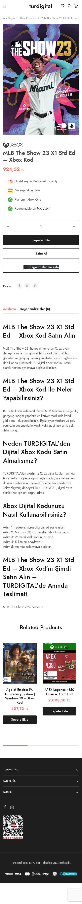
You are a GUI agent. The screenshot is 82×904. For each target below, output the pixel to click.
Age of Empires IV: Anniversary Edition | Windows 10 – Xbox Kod (20, 696)
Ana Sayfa (9, 18)
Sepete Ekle (41, 240)
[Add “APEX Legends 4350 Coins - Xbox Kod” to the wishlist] (67, 656)
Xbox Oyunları (28, 18)
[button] (20, 719)
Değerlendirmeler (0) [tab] (35, 309)
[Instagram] (12, 808)
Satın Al (41, 253)
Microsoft (43, 208)
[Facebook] (5, 808)
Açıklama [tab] (9, 309)
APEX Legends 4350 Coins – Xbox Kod (59, 691)
